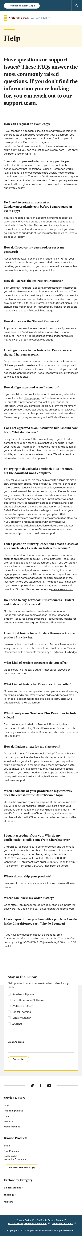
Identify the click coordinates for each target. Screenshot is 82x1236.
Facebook (40, 1085)
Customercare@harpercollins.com (24, 938)
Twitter (32, 1085)
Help (6, 1116)
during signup (32, 398)
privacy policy (16, 188)
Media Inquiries (12, 1126)
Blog (6, 1105)
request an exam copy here (48, 150)
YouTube (49, 1085)
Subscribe (18, 1059)
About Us (8, 1121)
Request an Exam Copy (22, 5)
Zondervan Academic (27, 18)
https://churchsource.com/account (32, 905)
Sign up (58, 332)
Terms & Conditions (62, 1223)
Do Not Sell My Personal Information (27, 1223)
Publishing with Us (13, 1110)
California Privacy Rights (50, 1220)
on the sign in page (41, 258)
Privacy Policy (23, 1220)
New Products (11, 1151)
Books (7, 1145)
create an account (62, 589)
